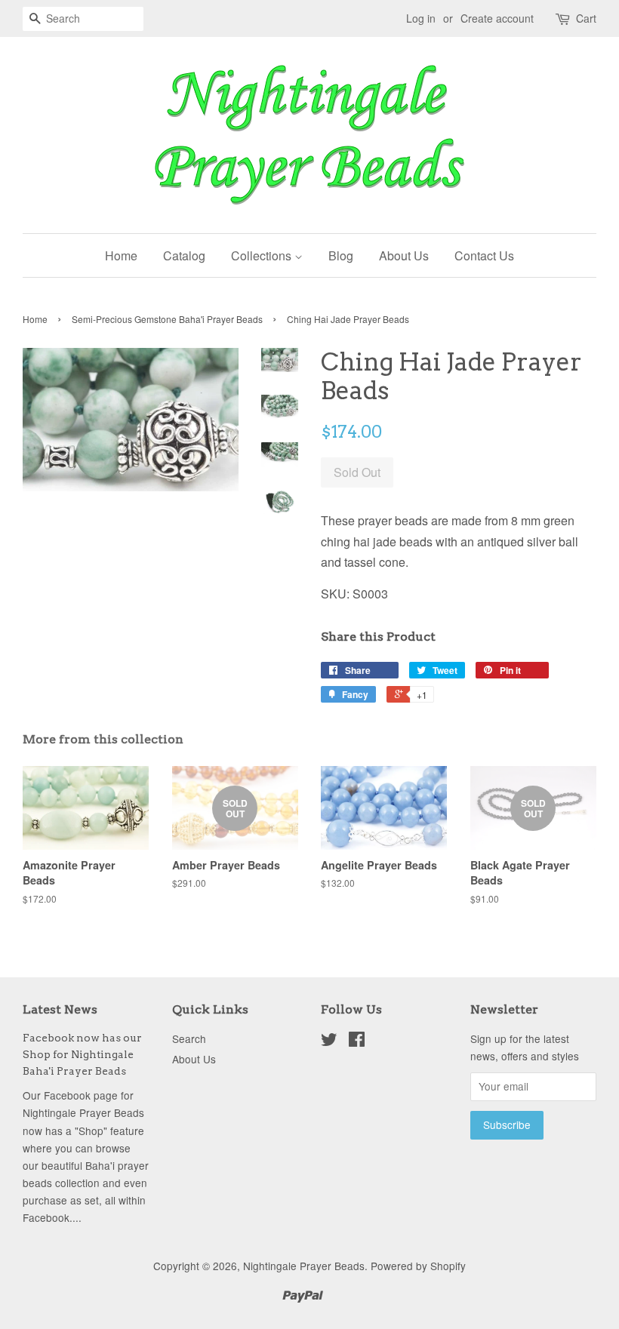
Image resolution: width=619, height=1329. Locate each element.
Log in (421, 18)
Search (189, 1038)
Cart (586, 18)
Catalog (184, 255)
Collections (262, 255)
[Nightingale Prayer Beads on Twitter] (329, 1041)
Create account (497, 18)
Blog (340, 255)
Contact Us (484, 255)
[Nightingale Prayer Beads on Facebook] (356, 1041)
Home (121, 255)
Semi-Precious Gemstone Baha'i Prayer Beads (167, 318)
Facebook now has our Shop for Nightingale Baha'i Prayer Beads (82, 1054)
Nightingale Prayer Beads (304, 1265)
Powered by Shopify (418, 1265)
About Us (404, 255)
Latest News (60, 1009)
